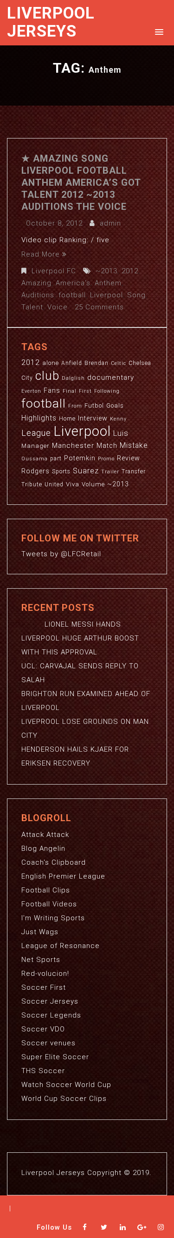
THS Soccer (43, 1071)
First (85, 391)
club (47, 376)
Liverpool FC (54, 271)
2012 (130, 271)
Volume (93, 484)
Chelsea (140, 363)
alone (50, 362)
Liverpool (106, 295)
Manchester (73, 445)
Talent (32, 307)
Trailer (110, 472)
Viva (72, 484)
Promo (106, 459)
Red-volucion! (45, 973)
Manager (35, 445)
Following (107, 391)
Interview (93, 418)
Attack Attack (45, 834)
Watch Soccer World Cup (66, 1085)
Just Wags (39, 932)
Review (128, 458)
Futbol (94, 405)
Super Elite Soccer (55, 1057)
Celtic (118, 363)
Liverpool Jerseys (51, 22)
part (56, 458)
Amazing (36, 283)
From (75, 406)
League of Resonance (60, 946)
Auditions (37, 295)
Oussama (34, 459)
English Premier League (63, 876)
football (72, 295)
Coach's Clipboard (53, 862)
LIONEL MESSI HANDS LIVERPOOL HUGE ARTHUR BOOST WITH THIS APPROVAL (80, 638)
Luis (121, 433)
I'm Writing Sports (53, 918)
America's (73, 283)
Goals (115, 405)
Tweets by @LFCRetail (61, 554)
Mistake (134, 445)
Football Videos (49, 904)
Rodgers (35, 471)
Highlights (39, 418)
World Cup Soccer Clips (64, 1098)
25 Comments (99, 307)
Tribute (31, 484)
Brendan (96, 363)
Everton (31, 391)
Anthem (108, 283)
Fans (52, 390)
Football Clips (45, 890)
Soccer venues (48, 1043)
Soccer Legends (51, 1015)
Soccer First (43, 987)
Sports (61, 471)
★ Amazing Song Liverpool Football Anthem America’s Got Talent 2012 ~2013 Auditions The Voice (81, 182)
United (54, 484)
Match (107, 445)
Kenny (118, 419)
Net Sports (40, 959)
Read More (40, 254)
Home (67, 418)
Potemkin (80, 458)
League (36, 433)
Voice (57, 307)
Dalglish (73, 378)
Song (136, 295)
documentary (110, 377)
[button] (157, 31)
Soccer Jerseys (49, 1001)
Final (70, 391)
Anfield (71, 363)
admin (110, 223)
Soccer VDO (43, 1029)
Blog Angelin (43, 848)
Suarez (86, 470)
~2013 (106, 271)
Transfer (134, 471)
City (27, 378)
